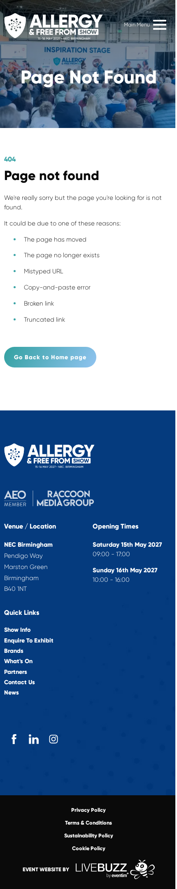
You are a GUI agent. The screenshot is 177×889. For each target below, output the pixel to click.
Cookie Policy (88, 848)
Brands (13, 650)
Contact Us (19, 682)
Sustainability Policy (88, 835)
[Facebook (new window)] (14, 739)
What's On (18, 661)
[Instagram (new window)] (53, 739)
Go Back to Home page (50, 357)
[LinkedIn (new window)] (34, 739)
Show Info (17, 629)
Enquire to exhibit (29, 640)
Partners (15, 672)
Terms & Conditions (88, 823)
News (11, 692)
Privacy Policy (88, 810)
